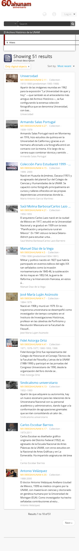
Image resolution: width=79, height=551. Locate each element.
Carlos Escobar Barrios (36, 425)
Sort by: (52, 66)
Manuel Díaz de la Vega (36, 248)
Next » (68, 522)
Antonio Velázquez (33, 471)
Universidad (29, 76)
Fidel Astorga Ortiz (33, 340)
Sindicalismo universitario (39, 383)
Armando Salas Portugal (37, 122)
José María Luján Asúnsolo (39, 294)
